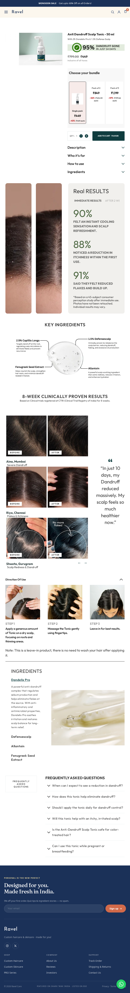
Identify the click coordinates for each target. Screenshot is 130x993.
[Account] (119, 12)
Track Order (95, 960)
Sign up (116, 908)
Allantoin (17, 746)
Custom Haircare (13, 960)
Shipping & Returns (100, 966)
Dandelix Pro (20, 680)
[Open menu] (6, 12)
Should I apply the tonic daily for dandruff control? (87, 807)
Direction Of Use (15, 579)
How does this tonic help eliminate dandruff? (83, 796)
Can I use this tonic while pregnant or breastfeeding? (78, 848)
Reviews (51, 966)
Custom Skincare (13, 966)
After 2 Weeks (115, 200)
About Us (51, 960)
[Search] (112, 12)
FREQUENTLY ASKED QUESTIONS (21, 784)
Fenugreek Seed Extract (23, 758)
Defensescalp (21, 737)
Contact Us (95, 972)
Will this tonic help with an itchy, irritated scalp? (86, 818)
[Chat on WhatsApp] (121, 984)
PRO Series (10, 972)
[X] (15, 946)
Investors (51, 972)
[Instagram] (7, 946)
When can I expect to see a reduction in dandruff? (87, 785)
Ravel (17, 12)
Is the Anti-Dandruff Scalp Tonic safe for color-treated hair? (85, 832)
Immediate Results (87, 200)
